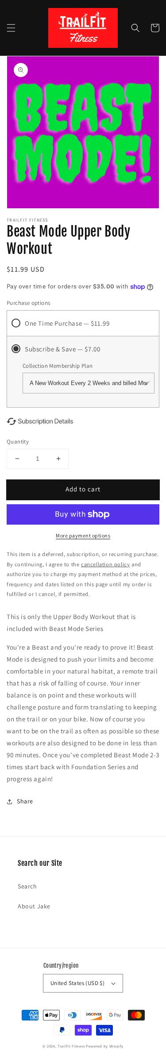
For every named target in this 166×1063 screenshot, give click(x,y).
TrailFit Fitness (71, 1046)
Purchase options (28, 303)
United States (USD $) (77, 983)
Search (27, 886)
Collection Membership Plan (58, 366)
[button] (11, 28)
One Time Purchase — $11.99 (67, 323)
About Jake (34, 906)
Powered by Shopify (105, 1046)
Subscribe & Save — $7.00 (62, 349)
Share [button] (25, 801)
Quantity (18, 441)
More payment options (83, 535)
